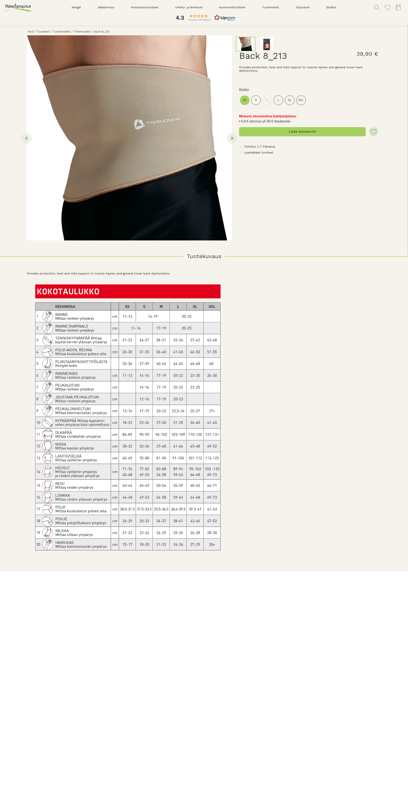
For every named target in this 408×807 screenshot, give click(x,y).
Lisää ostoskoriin (302, 131)
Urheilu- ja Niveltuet (189, 7)
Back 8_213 (102, 31)
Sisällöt (331, 7)
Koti (31, 31)
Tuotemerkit (270, 7)
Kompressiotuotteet (145, 7)
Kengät (76, 7)
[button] (204, 17)
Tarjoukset (303, 7)
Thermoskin (82, 31)
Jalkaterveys (105, 7)
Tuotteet (43, 31)
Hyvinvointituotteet (232, 7)
